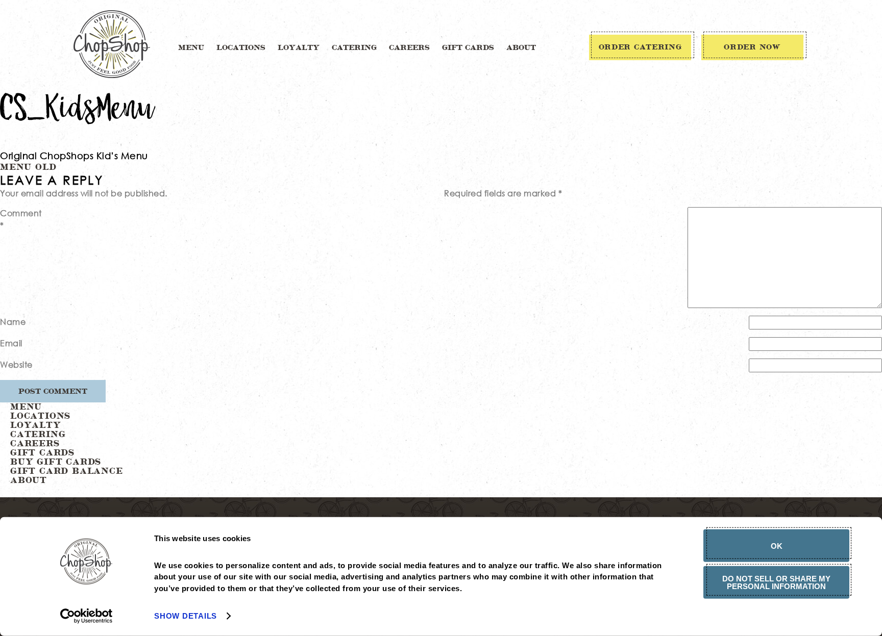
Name (13, 321)
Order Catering (640, 47)
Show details (185, 616)
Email (11, 343)
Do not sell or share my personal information (776, 582)
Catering (354, 48)
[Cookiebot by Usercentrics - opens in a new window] (86, 616)
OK (776, 545)
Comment (21, 219)
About (521, 48)
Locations (240, 48)
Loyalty (299, 48)
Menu (191, 48)
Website (16, 364)
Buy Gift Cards (55, 462)
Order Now (752, 47)
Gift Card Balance (66, 471)
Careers (409, 48)
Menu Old (28, 167)
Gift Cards (468, 48)
